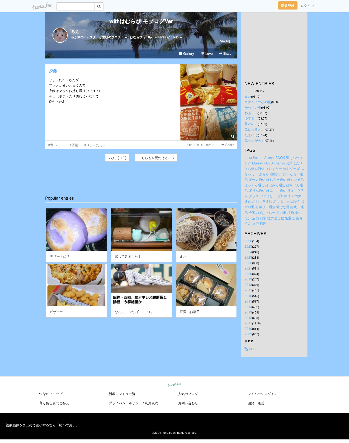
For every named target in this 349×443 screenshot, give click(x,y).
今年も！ (251, 118)
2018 (248, 284)
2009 (248, 334)
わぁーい (251, 112)
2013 (248, 312)
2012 (248, 317)
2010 (248, 328)
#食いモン (55, 144)
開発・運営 (256, 402)
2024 (248, 251)
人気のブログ (188, 393)
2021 (248, 268)
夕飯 (53, 70)
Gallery (188, 53)
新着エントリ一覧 (122, 393)
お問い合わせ (188, 402)
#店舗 (74, 144)
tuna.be (174, 384)
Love (208, 53)
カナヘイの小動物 (258, 101)
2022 (248, 262)
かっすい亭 (253, 107)
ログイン (307, 5)
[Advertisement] (141, 175)
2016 (248, 295)
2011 (248, 323)
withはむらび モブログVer (141, 21)
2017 (248, 290)
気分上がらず (254, 140)
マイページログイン (263, 393)
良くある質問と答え (54, 402)
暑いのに (251, 123)
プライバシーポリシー (125, 402)
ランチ (250, 90)
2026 (248, 240)
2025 (248, 246)
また (248, 96)
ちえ (75, 31)
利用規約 (151, 402)
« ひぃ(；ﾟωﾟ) (117, 157)
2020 (248, 273)
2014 (248, 306)
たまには (251, 134)
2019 (248, 279)
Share (226, 53)
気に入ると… (254, 129)
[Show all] (223, 41)
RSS (251, 349)
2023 (248, 257)
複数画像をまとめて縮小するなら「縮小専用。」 (42, 425)
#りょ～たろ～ (95, 144)
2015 (248, 301)
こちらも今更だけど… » (156, 157)
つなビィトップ (50, 393)
